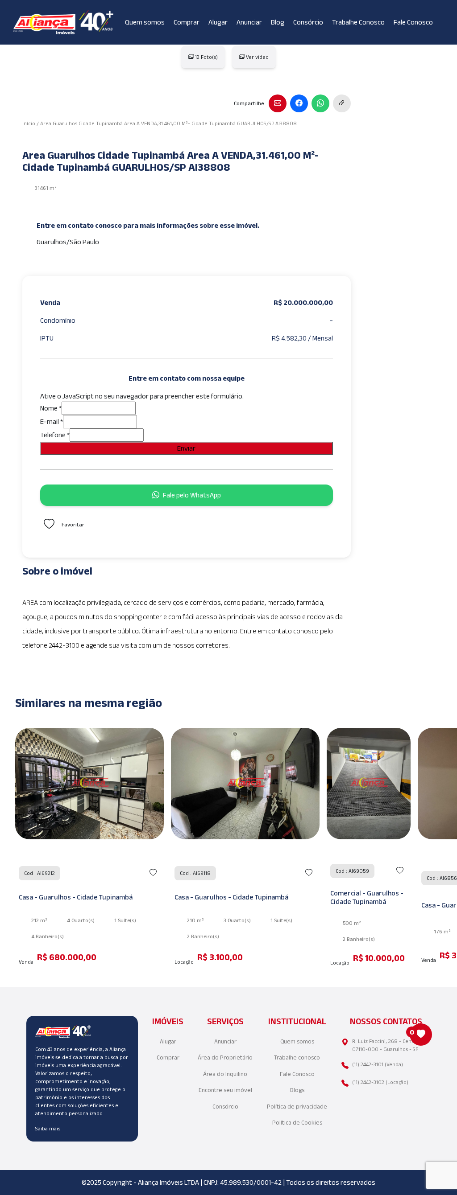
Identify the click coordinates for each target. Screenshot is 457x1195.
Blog (277, 22)
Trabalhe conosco (297, 1057)
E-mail (51, 421)
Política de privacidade (297, 1106)
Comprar (186, 22)
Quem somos (145, 22)
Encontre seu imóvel (225, 1090)
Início (28, 123)
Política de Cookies (297, 1122)
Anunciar (249, 22)
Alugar (218, 22)
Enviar (186, 448)
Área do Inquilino (225, 1074)
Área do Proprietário (225, 1057)
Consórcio (308, 22)
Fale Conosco (413, 22)
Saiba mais (47, 1128)
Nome (51, 408)
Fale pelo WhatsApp (192, 495)
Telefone (55, 435)
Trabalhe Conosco (358, 22)
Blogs (297, 1090)
